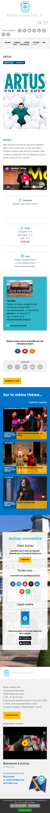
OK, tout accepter (18, 806)
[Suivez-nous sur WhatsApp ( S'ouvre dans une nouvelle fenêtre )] (28, 591)
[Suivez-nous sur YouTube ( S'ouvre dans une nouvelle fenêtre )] (25, 583)
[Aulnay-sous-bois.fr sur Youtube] (25, 351)
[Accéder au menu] (46, 23)
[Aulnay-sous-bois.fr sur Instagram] (32, 351)
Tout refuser (34, 806)
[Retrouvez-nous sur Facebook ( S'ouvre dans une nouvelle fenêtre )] (12, 583)
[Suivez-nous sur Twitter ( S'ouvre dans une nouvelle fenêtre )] (18, 584)
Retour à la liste (12, 381)
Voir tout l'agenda (38, 402)
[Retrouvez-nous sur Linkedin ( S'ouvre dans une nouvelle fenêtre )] (37, 583)
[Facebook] (18, 351)
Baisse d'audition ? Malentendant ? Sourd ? (24, 707)
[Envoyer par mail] (40, 366)
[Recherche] (40, 23)
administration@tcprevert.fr (19, 319)
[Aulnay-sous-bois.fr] (25, 7)
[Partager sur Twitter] (17, 367)
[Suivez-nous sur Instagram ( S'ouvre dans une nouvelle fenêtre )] (31, 583)
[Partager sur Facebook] (9, 366)
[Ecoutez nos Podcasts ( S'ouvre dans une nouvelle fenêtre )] (22, 591)
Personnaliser (25, 810)
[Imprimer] (32, 366)
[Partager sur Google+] (25, 366)
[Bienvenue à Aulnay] (25, 743)
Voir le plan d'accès (18, 326)
